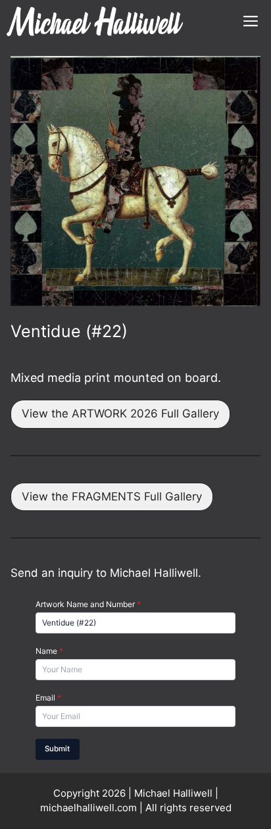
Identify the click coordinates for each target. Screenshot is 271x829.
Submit (57, 748)
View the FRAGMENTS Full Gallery (112, 496)
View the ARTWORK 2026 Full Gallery (120, 413)
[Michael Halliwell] (95, 21)
